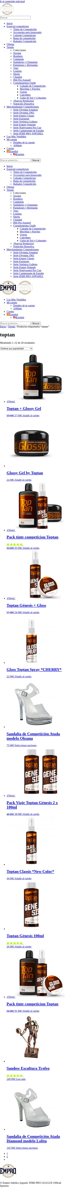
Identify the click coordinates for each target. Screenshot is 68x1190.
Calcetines (25, 94)
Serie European (21, 118)
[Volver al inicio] (7, 14)
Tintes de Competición (25, 29)
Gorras (23, 91)
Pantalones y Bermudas (25, 65)
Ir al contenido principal (12, 1)
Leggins (17, 71)
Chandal (17, 77)
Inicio (10, 23)
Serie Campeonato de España (28, 130)
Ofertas (10, 44)
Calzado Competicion (24, 35)
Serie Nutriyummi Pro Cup (27, 127)
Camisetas (18, 59)
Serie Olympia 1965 (23, 112)
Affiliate (17, 145)
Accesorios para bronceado (27, 32)
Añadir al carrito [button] (30, 415)
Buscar (36, 160)
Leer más (20, 1079)
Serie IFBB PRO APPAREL (28, 133)
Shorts (16, 74)
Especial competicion (18, 26)
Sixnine (17, 53)
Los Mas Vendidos (16, 136)
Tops (15, 68)
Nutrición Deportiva (23, 103)
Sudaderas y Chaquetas (25, 62)
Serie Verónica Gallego (25, 121)
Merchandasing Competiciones (23, 106)
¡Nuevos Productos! (23, 100)
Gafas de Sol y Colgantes (33, 97)
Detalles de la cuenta (24, 142)
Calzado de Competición (33, 86)
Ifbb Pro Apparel (22, 80)
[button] (15, 544)
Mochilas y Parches (30, 88)
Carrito (10, 148)
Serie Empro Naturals (24, 124)
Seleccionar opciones (25, 745)
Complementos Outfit (24, 83)
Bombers (18, 56)
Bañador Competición (24, 41)
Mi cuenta (12, 139)
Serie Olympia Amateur (25, 109)
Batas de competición (24, 38)
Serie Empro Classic (23, 115)
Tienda (10, 47)
